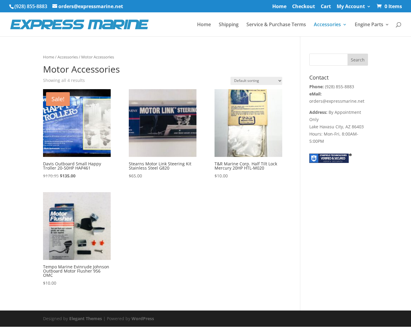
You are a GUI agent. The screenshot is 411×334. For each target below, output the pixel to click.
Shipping (229, 25)
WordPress (142, 318)
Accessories (327, 25)
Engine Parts (369, 25)
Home (279, 7)
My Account (351, 7)
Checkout (303, 7)
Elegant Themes (85, 318)
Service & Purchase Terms (276, 25)
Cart (326, 7)
